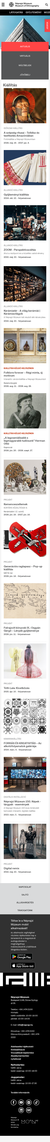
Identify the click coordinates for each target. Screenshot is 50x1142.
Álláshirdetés (25, 902)
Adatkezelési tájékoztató (22, 1046)
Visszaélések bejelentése (22, 1052)
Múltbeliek (25, 65)
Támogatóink (25, 910)
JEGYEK (47, 25)
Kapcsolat (25, 887)
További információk (20, 1092)
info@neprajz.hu (25, 1025)
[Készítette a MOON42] (29, 1122)
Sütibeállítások (18, 1049)
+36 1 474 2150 (28, 1031)
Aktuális (25, 46)
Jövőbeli (25, 74)
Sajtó (25, 894)
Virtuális (25, 55)
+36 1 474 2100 (26, 1009)
